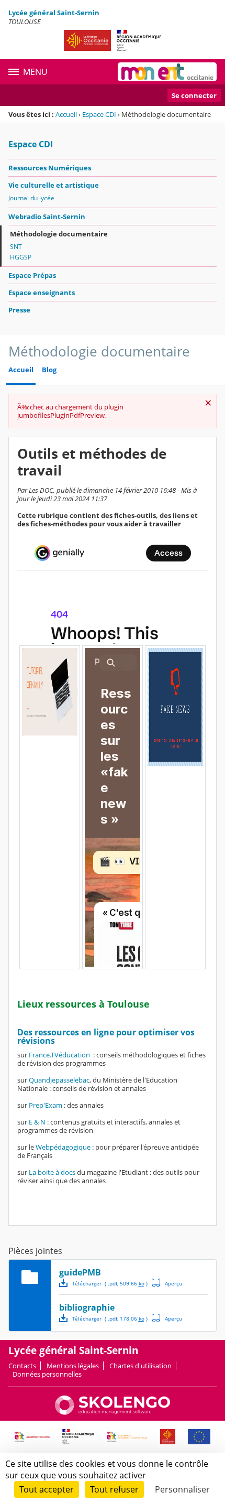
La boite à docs (52, 1172)
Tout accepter (46, 1489)
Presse (19, 310)
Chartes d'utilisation (140, 1365)
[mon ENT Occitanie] (167, 71)
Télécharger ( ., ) (110, 1283)
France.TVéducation (59, 1054)
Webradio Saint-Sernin (46, 216)
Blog (49, 369)
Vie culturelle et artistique (53, 185)
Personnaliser (182, 1489)
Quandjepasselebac (59, 1080)
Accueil (66, 114)
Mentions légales (73, 1365)
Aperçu (167, 1283)
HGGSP (20, 257)
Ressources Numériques (49, 167)
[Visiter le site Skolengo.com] (112, 1412)
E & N (37, 1122)
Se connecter (194, 95)
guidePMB (80, 1272)
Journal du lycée (31, 197)
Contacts (22, 1365)
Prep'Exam (45, 1105)
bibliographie (87, 1307)
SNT (16, 246)
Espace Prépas (32, 275)
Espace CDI (99, 114)
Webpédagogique (63, 1147)
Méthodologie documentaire (59, 234)
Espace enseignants (41, 292)
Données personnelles (47, 1374)
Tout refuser (114, 1489)
